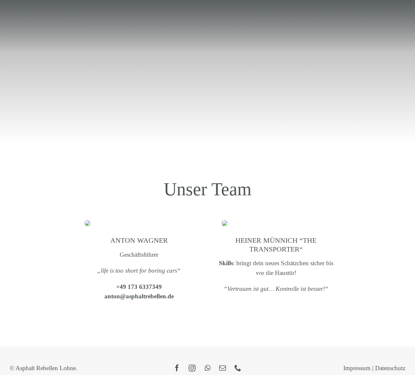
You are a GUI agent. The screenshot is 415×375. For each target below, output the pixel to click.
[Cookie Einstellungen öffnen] (14, 366)
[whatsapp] (207, 368)
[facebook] (177, 368)
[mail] (223, 368)
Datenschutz (390, 368)
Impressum (357, 368)
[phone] (238, 368)
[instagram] (192, 368)
